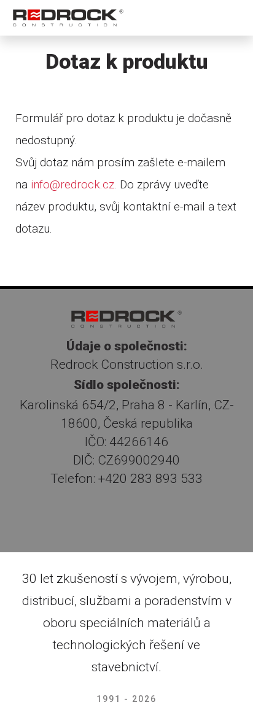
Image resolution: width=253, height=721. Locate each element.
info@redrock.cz (72, 184)
